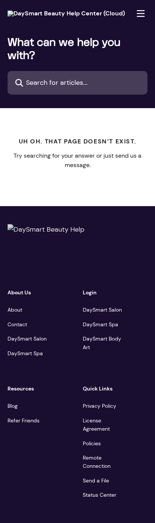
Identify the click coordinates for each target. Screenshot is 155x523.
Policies (92, 443)
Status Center (99, 494)
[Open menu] (140, 13)
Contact (17, 324)
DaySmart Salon (27, 338)
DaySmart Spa (25, 353)
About (15, 309)
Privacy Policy (99, 405)
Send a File (96, 480)
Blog (13, 405)
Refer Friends (24, 420)
